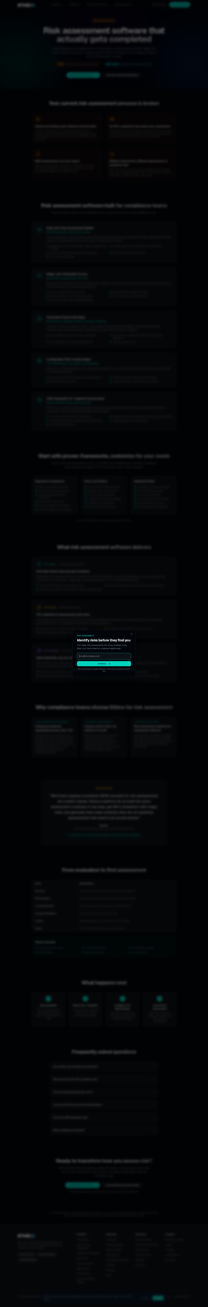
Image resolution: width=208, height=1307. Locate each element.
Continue (101, 663)
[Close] (131, 634)
